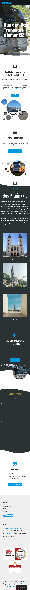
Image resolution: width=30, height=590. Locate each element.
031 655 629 (10, 531)
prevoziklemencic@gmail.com (13, 528)
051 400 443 (10, 533)
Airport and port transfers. (21, 88)
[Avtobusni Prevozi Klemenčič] (7, 2)
